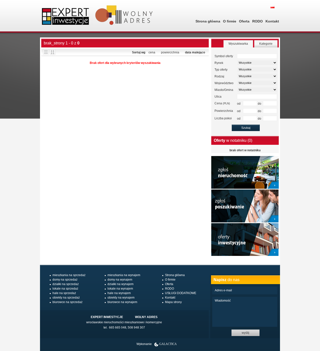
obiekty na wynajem (121, 297)
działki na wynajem (121, 284)
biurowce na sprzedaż (67, 302)
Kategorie (265, 43)
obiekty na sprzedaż (66, 297)
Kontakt (272, 21)
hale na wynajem (119, 293)
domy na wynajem (120, 279)
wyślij (245, 333)
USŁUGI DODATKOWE (180, 293)
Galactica (168, 344)
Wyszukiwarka (238, 43)
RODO (257, 21)
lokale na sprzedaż (65, 288)
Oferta (244, 21)
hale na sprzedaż (64, 293)
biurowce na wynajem (122, 302)
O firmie (229, 21)
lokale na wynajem (120, 288)
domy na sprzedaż (65, 279)
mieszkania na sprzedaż (69, 275)
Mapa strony (173, 302)
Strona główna (208, 21)
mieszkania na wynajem (124, 275)
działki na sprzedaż (65, 284)
